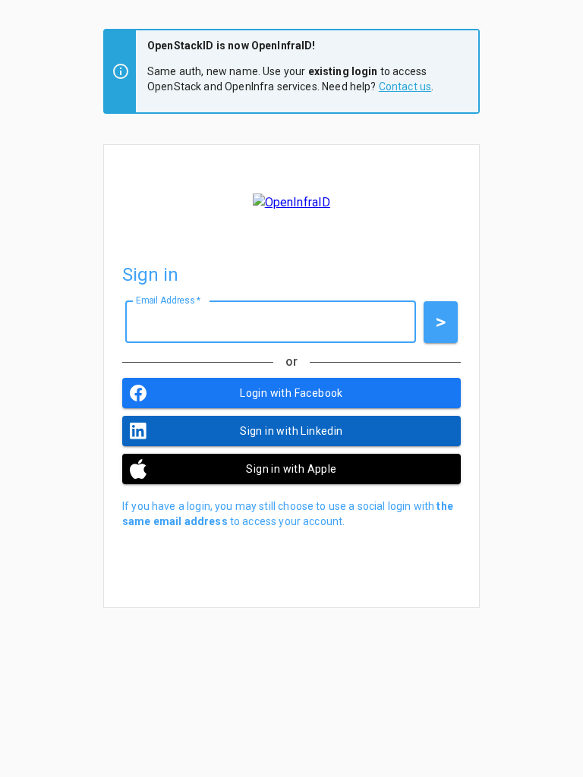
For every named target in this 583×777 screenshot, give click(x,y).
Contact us (405, 86)
